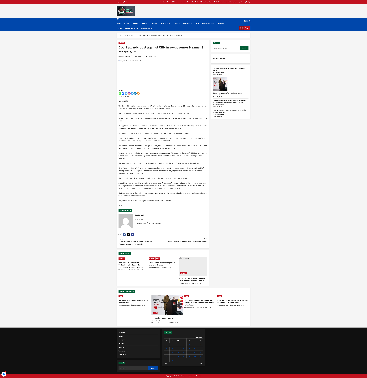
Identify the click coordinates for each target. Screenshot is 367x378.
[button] (118, 19)
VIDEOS (154, 24)
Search (216, 43)
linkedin (121, 347)
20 (166, 356)
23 (184, 356)
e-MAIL (197, 24)
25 (195, 356)
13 (166, 352)
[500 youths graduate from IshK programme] (220, 84)
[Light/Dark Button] (246, 21)
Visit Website (141, 224)
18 (195, 352)
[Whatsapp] (120, 93)
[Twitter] (126, 93)
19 (200, 352)
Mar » (201, 363)
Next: (187, 240)
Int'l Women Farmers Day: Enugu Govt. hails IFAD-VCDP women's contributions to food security (199, 302)
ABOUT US (177, 24)
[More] (138, 93)
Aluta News (123, 270)
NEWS (126, 24)
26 (200, 356)
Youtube (121, 343)
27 (166, 360)
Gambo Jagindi (125, 56)
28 (172, 360)
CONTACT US (187, 24)
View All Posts (156, 224)
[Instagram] (129, 93)
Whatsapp (122, 351)
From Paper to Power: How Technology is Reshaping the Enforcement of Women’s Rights (131, 265)
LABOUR (135, 24)
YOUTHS (144, 24)
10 (189, 348)
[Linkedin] (135, 93)
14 (172, 352)
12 (200, 348)
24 (189, 356)
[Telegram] (132, 93)
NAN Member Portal (220, 2)
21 (172, 356)
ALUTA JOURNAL (165, 24)
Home (211, 2)
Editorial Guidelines (201, 2)
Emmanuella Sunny (155, 267)
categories (182, 2)
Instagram (122, 340)
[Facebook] (123, 93)
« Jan (165, 363)
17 (189, 352)
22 (178, 356)
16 (184, 352)
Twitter (121, 336)
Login (247, 28)
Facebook (122, 332)
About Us (163, 2)
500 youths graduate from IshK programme (227, 93)
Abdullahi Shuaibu (125, 305)
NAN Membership (234, 2)
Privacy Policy (245, 2)
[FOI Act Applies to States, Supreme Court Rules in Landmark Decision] (193, 266)
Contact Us (190, 2)
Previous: (135, 241)
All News (175, 2)
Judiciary (121, 42)
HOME (119, 24)
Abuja (169, 2)
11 (195, 348)
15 (178, 352)
